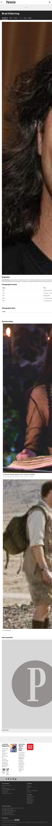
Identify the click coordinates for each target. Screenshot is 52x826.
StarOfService (28, 822)
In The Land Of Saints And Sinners (8, 789)
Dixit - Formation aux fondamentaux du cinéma (39, 822)
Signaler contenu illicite (12, 824)
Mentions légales (5, 824)
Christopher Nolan (30, 796)
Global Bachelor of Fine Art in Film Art (18, 822)
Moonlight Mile (47, 295)
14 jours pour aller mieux (7, 793)
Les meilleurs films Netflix (7, 813)
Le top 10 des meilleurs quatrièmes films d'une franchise (13, 808)
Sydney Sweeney (30, 800)
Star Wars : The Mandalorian (32, 790)
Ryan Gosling (29, 798)
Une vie (3, 786)
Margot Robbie (30, 801)
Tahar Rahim (29, 803)
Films (25, 18)
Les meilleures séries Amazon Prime (9, 810)
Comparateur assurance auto (7, 822)
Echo (28, 789)
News (10, 18)
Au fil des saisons (5, 790)
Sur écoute (29, 791)
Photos (15, 18)
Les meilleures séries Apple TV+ (8, 811)
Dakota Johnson (30, 799)
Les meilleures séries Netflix (7, 809)
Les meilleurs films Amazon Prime (8, 814)
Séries (30, 18)
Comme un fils (4, 791)
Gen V (28, 788)
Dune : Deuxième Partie (6, 785)
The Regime (29, 786)
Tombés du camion (5, 788)
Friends (28, 785)
